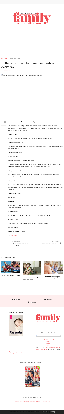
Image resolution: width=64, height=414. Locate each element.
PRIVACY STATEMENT (41, 349)
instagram (33, 302)
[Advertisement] (32, 40)
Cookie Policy (44, 411)
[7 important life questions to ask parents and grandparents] (53, 267)
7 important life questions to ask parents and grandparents (52, 277)
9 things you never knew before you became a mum (31, 278)
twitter (49, 299)
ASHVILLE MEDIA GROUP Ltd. (52, 347)
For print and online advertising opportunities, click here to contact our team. (32, 401)
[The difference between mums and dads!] (10, 267)
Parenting (4, 58)
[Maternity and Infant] (32, 18)
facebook (17, 299)
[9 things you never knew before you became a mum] (32, 268)
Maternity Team (6, 70)
